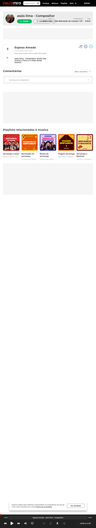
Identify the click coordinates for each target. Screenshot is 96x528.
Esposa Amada (38, 517)
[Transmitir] (71, 523)
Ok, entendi (76, 506)
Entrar (87, 3)
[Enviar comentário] (88, 79)
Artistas (46, 3)
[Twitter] (91, 46)
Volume (25, 523)
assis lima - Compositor (36, 16)
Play (12, 523)
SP (81, 21)
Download (57, 523)
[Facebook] (86, 46)
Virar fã (43, 21)
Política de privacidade (44, 507)
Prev (5, 523)
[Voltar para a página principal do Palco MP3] (12, 3)
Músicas (55, 3)
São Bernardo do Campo (66, 21)
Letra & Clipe (85, 523)
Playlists (64, 3)
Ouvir (25, 21)
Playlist (64, 523)
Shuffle (43, 523)
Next (18, 523)
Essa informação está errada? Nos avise (30, 53)
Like (32, 523)
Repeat (50, 523)
